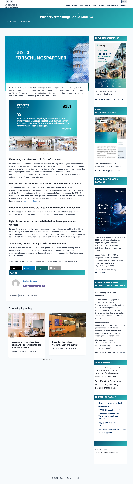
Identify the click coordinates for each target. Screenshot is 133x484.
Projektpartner (112, 6)
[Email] (11, 1)
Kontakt (123, 6)
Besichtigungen (110, 368)
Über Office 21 (85, 6)
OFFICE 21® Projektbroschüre (107, 171)
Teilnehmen (120, 352)
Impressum (99, 452)
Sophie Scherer (13, 21)
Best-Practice (120, 368)
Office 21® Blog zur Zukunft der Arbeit (75, 13)
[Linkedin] (7, 1)
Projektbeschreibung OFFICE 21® (109, 99)
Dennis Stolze (59, 348)
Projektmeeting (111, 384)
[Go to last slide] (12, 335)
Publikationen (98, 6)
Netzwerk (13, 295)
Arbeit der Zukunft (99, 368)
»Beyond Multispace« (31, 201)
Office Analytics (114, 381)
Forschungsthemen (112, 373)
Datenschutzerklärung (111, 452)
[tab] (43, 359)
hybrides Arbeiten (100, 377)
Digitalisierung (99, 373)
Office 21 (22, 295)
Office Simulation (99, 384)
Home (67, 6)
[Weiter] (82, 335)
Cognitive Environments (102, 370)
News (74, 6)
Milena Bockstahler (20, 351)
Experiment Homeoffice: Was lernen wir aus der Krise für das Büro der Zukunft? (26, 345)
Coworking (114, 370)
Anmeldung (100, 272)
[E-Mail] (43, 286)
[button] (16, 268)
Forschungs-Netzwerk (52, 13)
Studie (113, 388)
